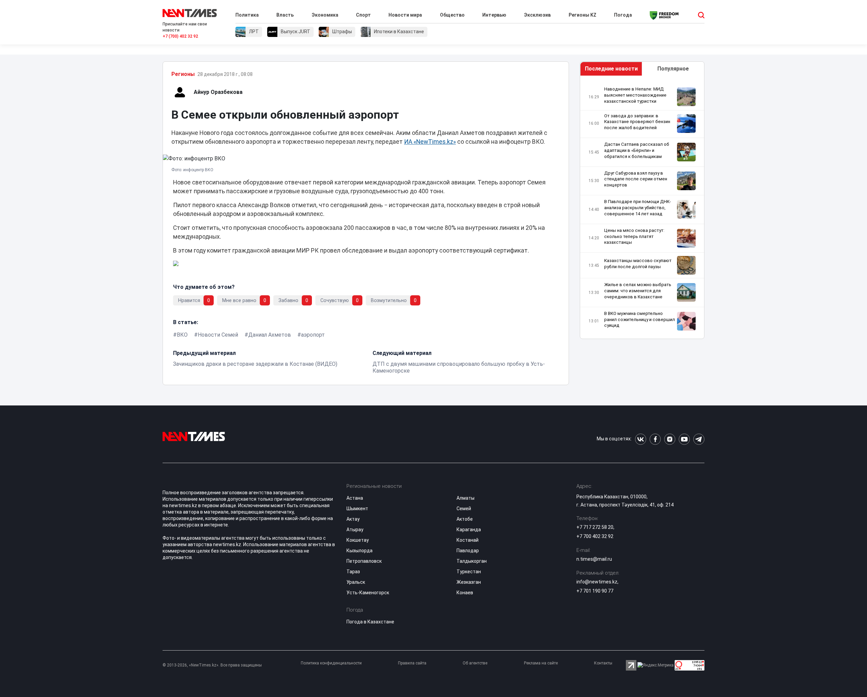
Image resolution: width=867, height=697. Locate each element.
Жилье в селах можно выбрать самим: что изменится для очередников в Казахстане (637, 290)
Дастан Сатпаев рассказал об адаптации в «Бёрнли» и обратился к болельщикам (636, 150)
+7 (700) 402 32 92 (180, 36)
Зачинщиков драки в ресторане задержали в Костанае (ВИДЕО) (255, 364)
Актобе (465, 519)
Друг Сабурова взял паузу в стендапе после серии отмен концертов (635, 179)
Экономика (325, 15)
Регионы (183, 74)
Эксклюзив (537, 15)
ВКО (182, 335)
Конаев (465, 592)
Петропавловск (364, 561)
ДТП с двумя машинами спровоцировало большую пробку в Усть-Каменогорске (459, 367)
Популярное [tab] (673, 68)
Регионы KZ (582, 15)
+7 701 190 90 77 (594, 591)
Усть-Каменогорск (367, 592)
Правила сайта (412, 663)
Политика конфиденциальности (331, 663)
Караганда (469, 529)
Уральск (355, 582)
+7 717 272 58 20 (594, 527)
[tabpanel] (642, 209)
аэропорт (313, 335)
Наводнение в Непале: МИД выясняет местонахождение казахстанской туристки (635, 95)
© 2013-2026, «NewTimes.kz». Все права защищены (212, 665)
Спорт (363, 15)
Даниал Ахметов (269, 335)
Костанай (468, 540)
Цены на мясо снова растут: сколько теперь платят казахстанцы (634, 236)
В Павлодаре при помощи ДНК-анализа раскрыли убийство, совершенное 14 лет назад (637, 207)
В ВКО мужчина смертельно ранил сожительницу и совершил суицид (639, 319)
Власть (285, 15)
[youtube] (684, 439)
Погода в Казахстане (370, 621)
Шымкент (357, 508)
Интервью (494, 15)
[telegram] (698, 439)
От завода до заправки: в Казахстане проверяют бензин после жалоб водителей (637, 122)
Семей (464, 508)
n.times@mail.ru (594, 559)
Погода (623, 15)
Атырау (354, 529)
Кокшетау (357, 540)
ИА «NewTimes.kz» (430, 141)
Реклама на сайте (541, 663)
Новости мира (405, 15)
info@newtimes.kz (596, 581)
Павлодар (468, 550)
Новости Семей (218, 335)
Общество (452, 15)
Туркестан (469, 571)
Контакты (603, 663)
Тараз (353, 571)
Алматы (465, 498)
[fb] (655, 439)
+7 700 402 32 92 (594, 536)
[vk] (640, 439)
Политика (247, 15)
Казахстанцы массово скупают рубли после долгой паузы (638, 263)
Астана (354, 498)
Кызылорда (359, 550)
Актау (353, 519)
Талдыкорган (472, 561)
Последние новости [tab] (611, 68)
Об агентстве (475, 663)
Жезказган (469, 582)
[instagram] (669, 439)
